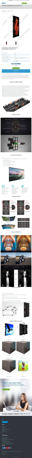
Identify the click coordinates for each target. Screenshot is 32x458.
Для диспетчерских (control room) (7, 439)
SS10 (23, 373)
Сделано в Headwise (16, 456)
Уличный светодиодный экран (7, 73)
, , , (11, 451)
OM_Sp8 (9, 355)
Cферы (3, 430)
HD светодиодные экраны (6, 441)
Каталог (6, 7)
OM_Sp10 (8, 373)
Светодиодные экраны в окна (7, 444)
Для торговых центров (5, 442)
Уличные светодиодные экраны (13, 7)
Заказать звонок (24, 3)
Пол (2, 432)
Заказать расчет (16, 68)
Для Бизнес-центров (5, 437)
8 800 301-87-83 (25, 414)
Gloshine (19, 73)
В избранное (16, 70)
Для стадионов (4, 440)
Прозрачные (4, 426)
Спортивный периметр (6, 429)
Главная (3, 7)
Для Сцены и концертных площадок (8, 443)
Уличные (3, 427)
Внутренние (4, 428)
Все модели (4, 434)
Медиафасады (4, 431)
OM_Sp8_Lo (23, 355)
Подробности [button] (9, 339)
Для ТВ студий (4, 438)
